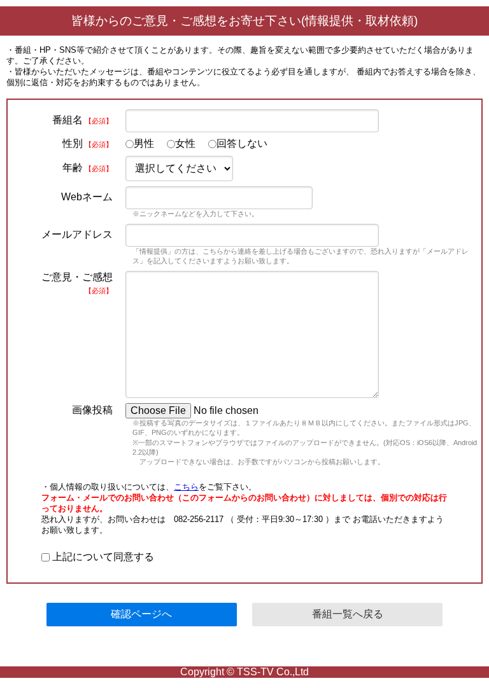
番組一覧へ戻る (347, 614)
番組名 (82, 119)
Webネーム (87, 196)
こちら (186, 487)
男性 (144, 143)
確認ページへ (141, 614)
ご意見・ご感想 (77, 283)
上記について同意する (102, 556)
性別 (87, 143)
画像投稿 (92, 409)
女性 (185, 143)
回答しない (241, 143)
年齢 (87, 167)
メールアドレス (77, 234)
